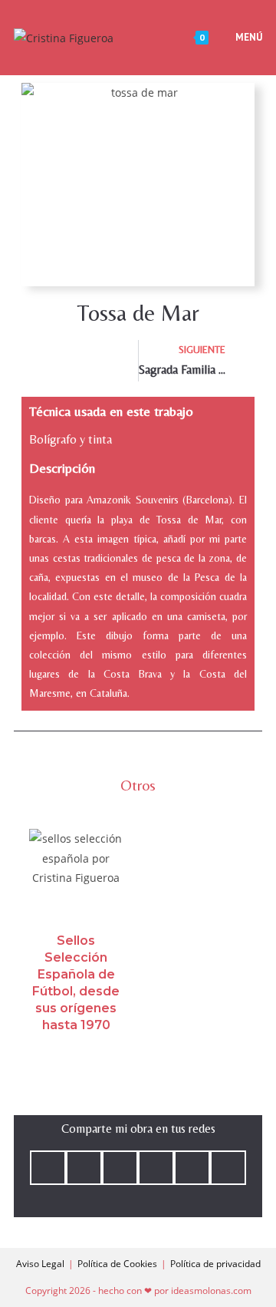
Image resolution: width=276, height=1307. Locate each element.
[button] (48, 1167)
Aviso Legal (40, 1263)
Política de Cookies (117, 1263)
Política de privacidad (215, 1263)
